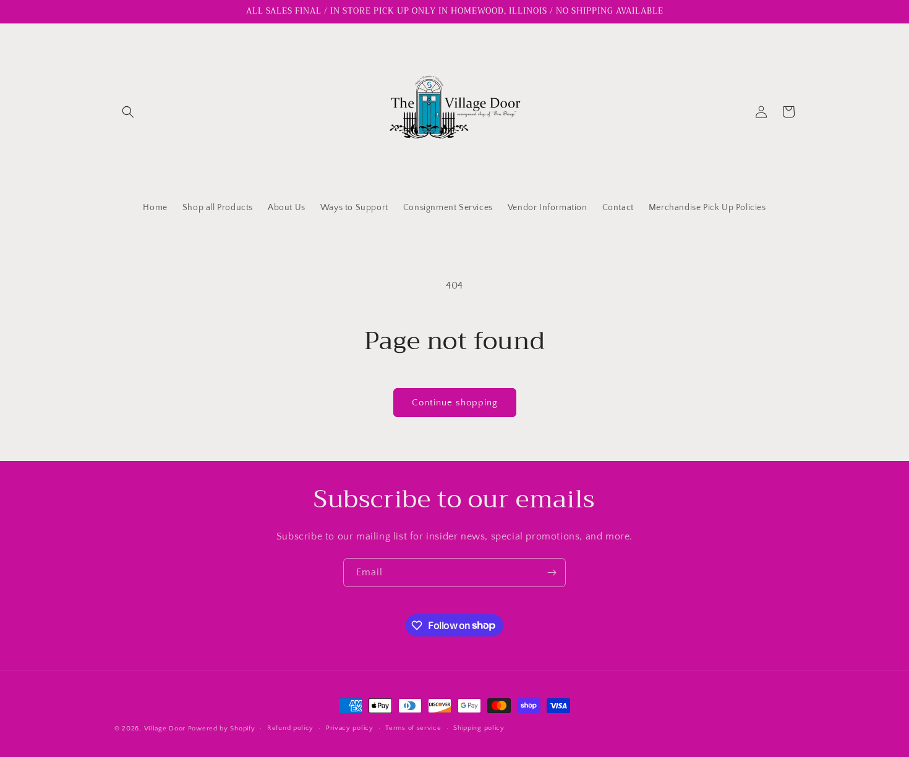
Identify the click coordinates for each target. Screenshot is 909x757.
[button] (128, 111)
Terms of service (413, 728)
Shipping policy (479, 728)
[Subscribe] (551, 572)
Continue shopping (455, 402)
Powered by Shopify (221, 728)
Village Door (165, 728)
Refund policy (290, 728)
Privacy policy (349, 728)
